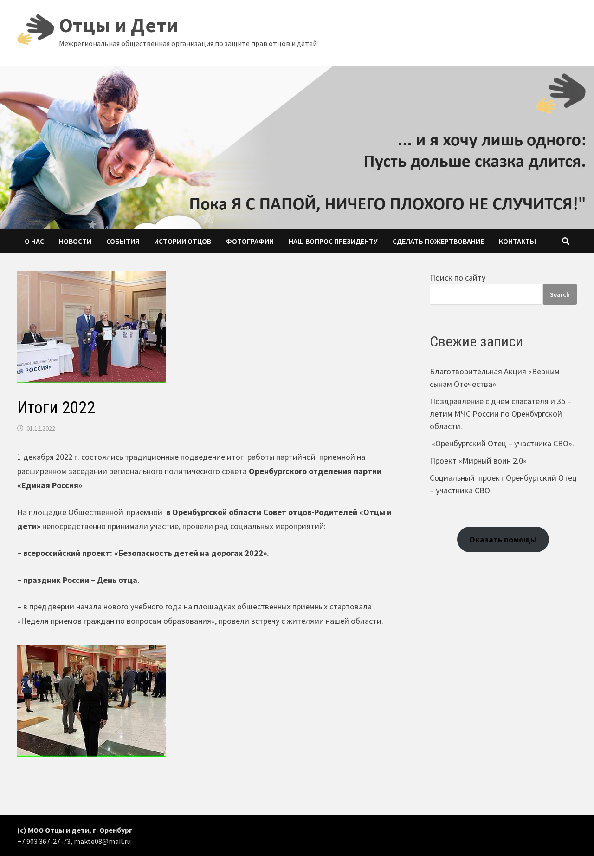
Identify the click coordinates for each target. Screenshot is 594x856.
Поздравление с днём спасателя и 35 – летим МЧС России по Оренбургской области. (500, 413)
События (122, 241)
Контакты (517, 241)
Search (560, 294)
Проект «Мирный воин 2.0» (478, 460)
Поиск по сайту (457, 277)
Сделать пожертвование (438, 241)
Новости (75, 241)
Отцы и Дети (118, 25)
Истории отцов (182, 241)
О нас (34, 241)
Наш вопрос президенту (333, 241)
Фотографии (250, 241)
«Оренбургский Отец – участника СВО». (502, 443)
